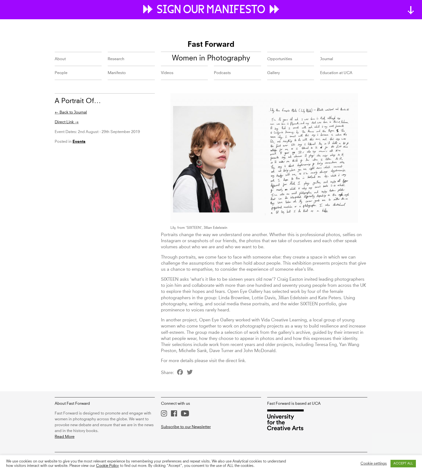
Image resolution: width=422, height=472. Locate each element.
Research (116, 59)
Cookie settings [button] (373, 463)
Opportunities (279, 59)
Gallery (273, 73)
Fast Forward (211, 44)
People (61, 73)
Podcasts (222, 73)
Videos (167, 73)
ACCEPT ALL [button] (403, 463)
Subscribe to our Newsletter (186, 427)
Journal (326, 59)
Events (79, 142)
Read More (64, 437)
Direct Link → (67, 122)
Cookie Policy (107, 466)
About (60, 59)
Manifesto (117, 73)
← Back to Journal (71, 112)
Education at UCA (336, 73)
